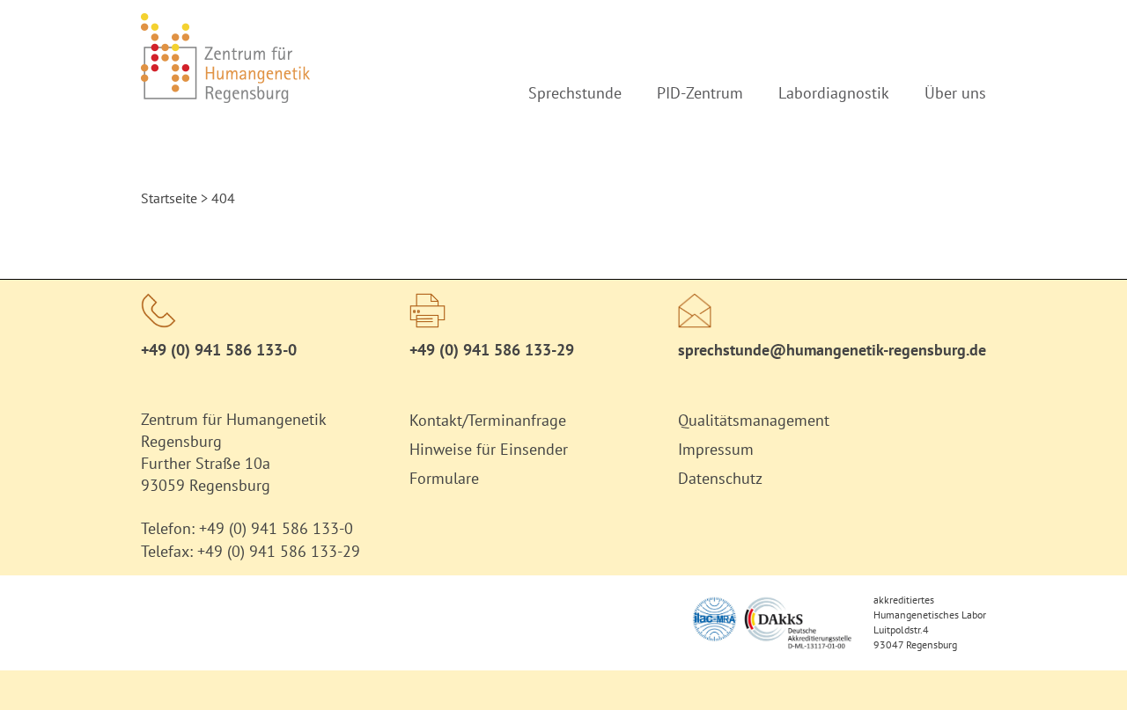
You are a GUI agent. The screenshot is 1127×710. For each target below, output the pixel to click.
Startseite (169, 198)
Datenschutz (720, 478)
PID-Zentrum (700, 93)
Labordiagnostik (833, 93)
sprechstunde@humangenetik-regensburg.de (832, 350)
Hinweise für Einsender (488, 449)
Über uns (955, 93)
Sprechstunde (575, 93)
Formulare (444, 478)
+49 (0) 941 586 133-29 (278, 551)
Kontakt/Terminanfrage (487, 420)
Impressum (716, 449)
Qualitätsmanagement (753, 420)
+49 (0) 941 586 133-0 (219, 350)
